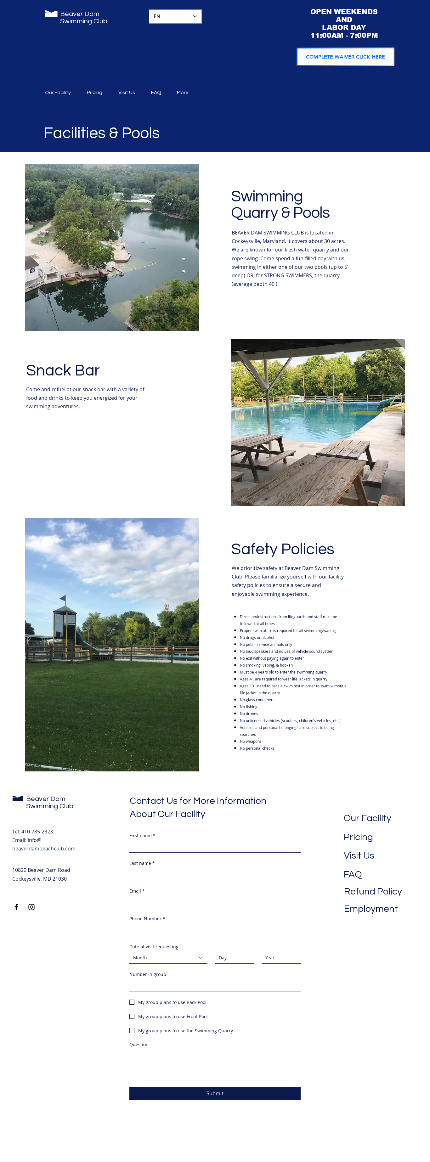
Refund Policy (373, 891)
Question (139, 1044)
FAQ (353, 874)
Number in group (147, 974)
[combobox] (168, 958)
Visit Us (359, 855)
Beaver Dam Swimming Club (83, 17)
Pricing (358, 837)
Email (137, 891)
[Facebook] (16, 907)
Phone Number (147, 919)
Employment (371, 909)
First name (142, 835)
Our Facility (367, 818)
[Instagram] (31, 907)
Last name (142, 863)
